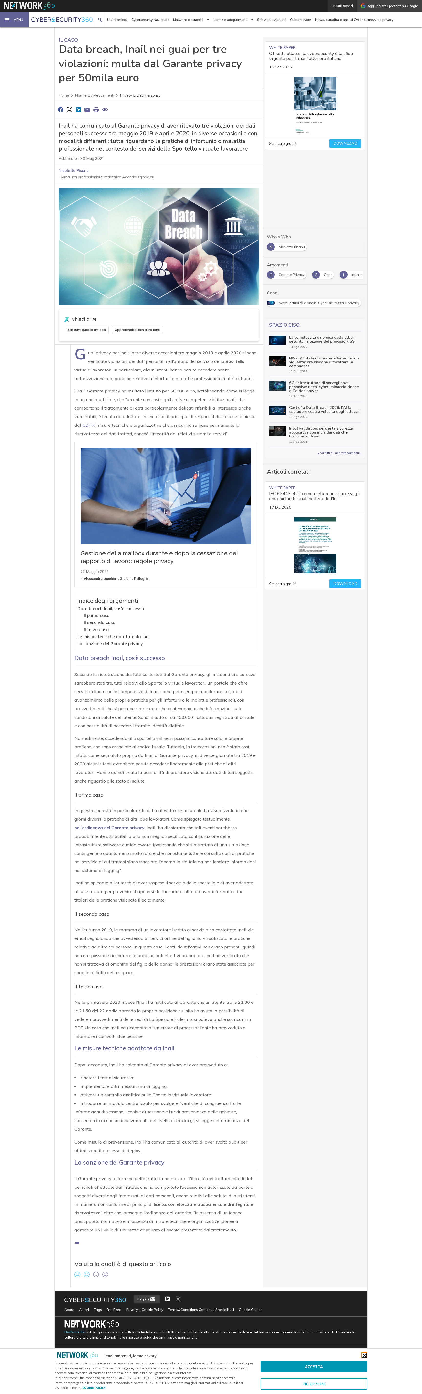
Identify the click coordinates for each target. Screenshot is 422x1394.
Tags (98, 1309)
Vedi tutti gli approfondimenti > (339, 453)
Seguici (143, 1299)
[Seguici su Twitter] (178, 1299)
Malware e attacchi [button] (188, 19)
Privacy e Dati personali (140, 95)
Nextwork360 (74, 1332)
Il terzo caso (96, 629)
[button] (14, 19)
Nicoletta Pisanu (74, 170)
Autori (84, 1309)
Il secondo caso (100, 622)
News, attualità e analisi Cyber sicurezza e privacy (354, 19)
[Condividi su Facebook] (60, 109)
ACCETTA (314, 1366)
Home (64, 95)
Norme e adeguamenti (94, 95)
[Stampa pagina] (96, 109)
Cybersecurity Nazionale (150, 19)
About (69, 1309)
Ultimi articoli (117, 19)
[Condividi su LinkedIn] (78, 109)
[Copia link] (105, 109)
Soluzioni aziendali (271, 19)
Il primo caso (97, 615)
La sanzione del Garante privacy (110, 643)
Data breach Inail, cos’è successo (110, 608)
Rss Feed (114, 1309)
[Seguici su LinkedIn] (167, 1299)
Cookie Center (250, 1309)
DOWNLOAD (345, 143)
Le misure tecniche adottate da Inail (113, 636)
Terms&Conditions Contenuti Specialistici (201, 1309)
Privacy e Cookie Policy (144, 1309)
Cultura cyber (300, 19)
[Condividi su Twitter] (69, 109)
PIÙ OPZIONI (314, 1384)
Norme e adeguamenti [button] (230, 19)
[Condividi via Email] (87, 109)
